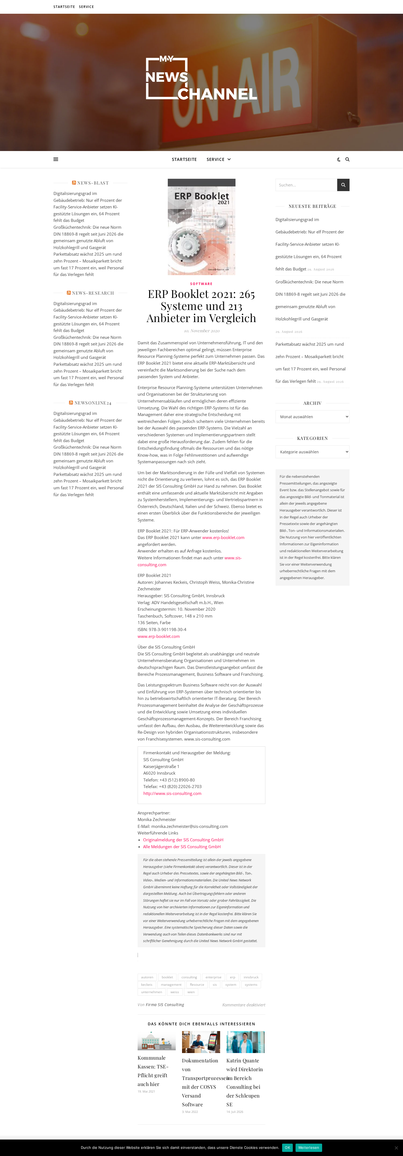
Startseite (64, 6)
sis (215, 984)
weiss (175, 992)
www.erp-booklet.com (223, 537)
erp (232, 977)
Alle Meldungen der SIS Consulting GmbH (182, 846)
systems (251, 984)
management (171, 984)
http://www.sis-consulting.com (172, 793)
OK (287, 1147)
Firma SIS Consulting (165, 1004)
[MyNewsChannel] (201, 79)
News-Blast (93, 183)
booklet (167, 977)
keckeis (146, 984)
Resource (197, 984)
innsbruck (251, 977)
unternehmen (151, 992)
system (230, 984)
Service (86, 6)
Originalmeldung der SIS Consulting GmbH (183, 839)
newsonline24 (93, 403)
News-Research (93, 293)
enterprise (214, 977)
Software (201, 283)
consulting (189, 977)
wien (191, 992)
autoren (147, 977)
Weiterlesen (308, 1147)
